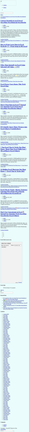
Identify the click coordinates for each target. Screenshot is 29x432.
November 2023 (6, 353)
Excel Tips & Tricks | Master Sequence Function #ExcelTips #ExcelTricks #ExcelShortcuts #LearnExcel (14, 191)
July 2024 (5, 344)
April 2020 (5, 405)
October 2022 (6, 369)
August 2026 (6, 314)
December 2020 (6, 395)
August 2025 (6, 328)
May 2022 (5, 375)
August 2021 (6, 386)
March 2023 (5, 363)
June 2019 (5, 417)
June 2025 (5, 330)
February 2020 (6, 407)
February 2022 (6, 378)
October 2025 (6, 326)
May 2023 (5, 360)
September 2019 (6, 413)
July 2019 (5, 416)
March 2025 (5, 334)
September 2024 (6, 341)
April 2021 (5, 390)
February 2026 (6, 321)
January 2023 (6, 365)
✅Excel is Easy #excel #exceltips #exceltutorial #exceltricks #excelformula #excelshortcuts (13, 301)
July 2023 (5, 358)
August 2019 (6, 414)
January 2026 (6, 322)
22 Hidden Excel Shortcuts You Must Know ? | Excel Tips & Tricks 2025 (13, 170)
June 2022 (5, 374)
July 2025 (5, 329)
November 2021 (6, 382)
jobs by (17, 282)
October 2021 (6, 383)
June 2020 (5, 402)
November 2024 (6, 339)
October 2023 (6, 354)
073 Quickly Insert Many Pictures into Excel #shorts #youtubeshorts (14, 128)
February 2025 (6, 335)
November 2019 (6, 411)
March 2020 (5, 406)
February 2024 (6, 350)
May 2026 (5, 317)
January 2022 (6, 380)
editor (4, 25)
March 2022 (5, 377)
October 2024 (6, 340)
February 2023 (6, 364)
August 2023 (6, 357)
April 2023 (5, 362)
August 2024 (6, 342)
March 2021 (5, 392)
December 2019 (6, 410)
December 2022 (6, 366)
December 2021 (6, 381)
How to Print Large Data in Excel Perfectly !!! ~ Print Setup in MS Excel (14, 45)
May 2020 (5, 404)
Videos (4, 27)
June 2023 (5, 359)
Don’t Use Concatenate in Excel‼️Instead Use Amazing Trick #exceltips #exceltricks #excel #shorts (13, 213)
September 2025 (6, 327)
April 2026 (5, 319)
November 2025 (6, 324)
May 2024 (5, 346)
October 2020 (6, 398)
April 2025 (5, 333)
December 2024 (6, 338)
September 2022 (6, 370)
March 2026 (5, 320)
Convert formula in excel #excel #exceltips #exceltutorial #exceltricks (13, 21)
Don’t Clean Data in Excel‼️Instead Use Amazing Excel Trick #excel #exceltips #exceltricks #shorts (13, 106)
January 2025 (6, 336)
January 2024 (6, 351)
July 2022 (5, 372)
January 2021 (6, 394)
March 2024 (5, 348)
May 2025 (5, 332)
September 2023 (6, 356)
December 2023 (6, 352)
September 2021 (6, 384)
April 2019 (5, 419)
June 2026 (5, 316)
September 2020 (6, 399)
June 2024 (5, 345)
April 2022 (5, 376)
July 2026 (5, 315)
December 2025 (6, 323)
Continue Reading (4, 39)
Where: (12, 245)
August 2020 (6, 400)
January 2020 (6, 408)
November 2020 (6, 396)
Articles (5, 424)
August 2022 (6, 371)
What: (2, 245)
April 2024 (5, 347)
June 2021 (5, 388)
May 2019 (5, 418)
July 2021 (5, 387)
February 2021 (6, 393)
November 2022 (6, 368)
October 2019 (6, 412)
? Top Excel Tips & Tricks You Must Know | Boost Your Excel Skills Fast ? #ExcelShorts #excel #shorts (13, 149)
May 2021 (5, 389)
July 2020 (5, 401)
